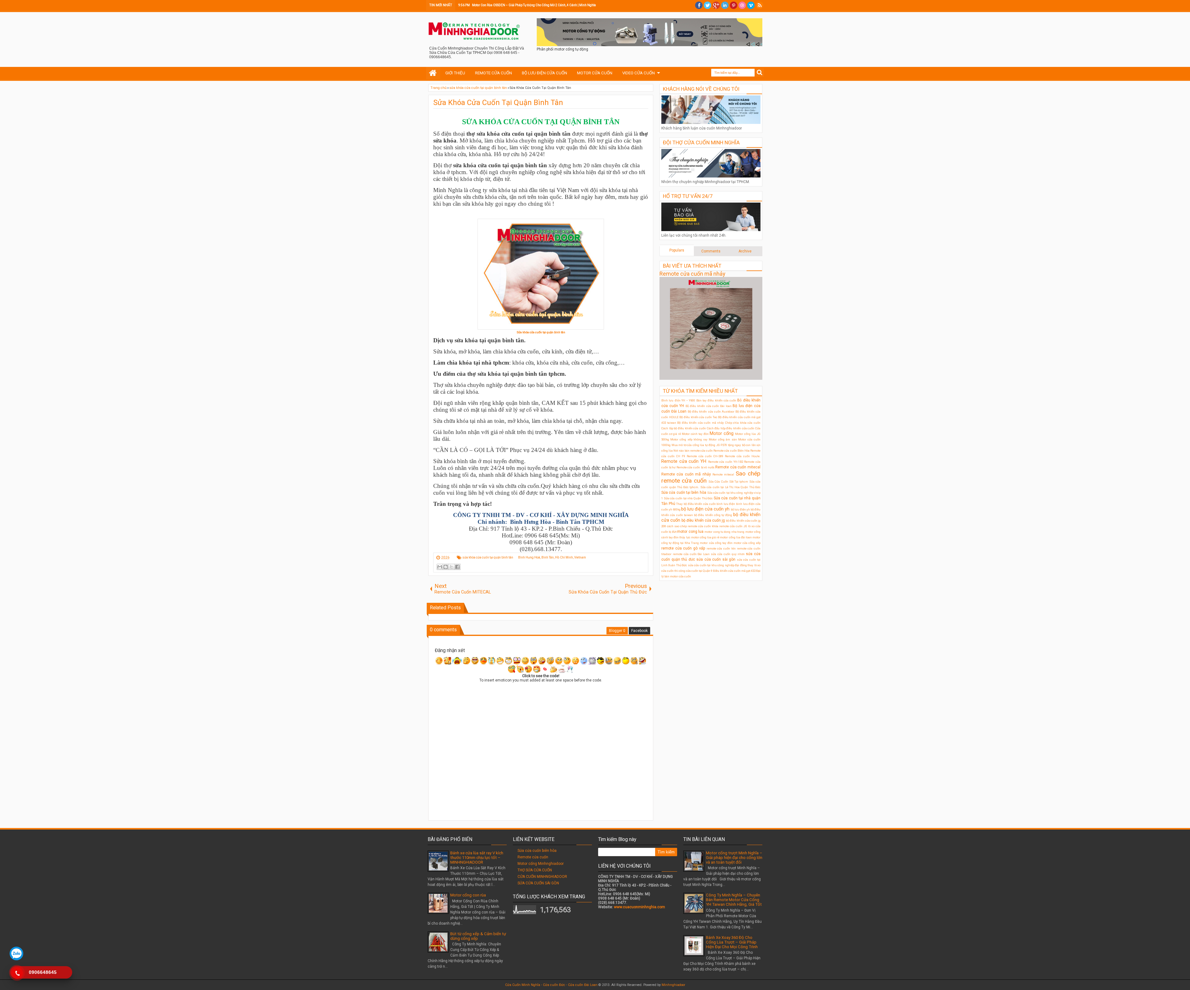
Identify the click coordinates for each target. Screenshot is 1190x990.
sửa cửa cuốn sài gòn (715, 559)
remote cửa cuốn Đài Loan (691, 554)
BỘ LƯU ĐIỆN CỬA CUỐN (544, 73)
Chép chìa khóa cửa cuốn (742, 422)
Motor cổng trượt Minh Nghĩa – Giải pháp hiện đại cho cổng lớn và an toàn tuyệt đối (734, 858)
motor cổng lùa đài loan (736, 537)
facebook (699, 5)
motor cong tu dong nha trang (724, 531)
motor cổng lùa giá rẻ (705, 537)
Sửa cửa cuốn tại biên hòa (683, 492)
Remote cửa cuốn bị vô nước (696, 467)
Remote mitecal (723, 474)
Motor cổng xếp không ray (688, 439)
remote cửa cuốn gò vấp (683, 548)
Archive (744, 251)
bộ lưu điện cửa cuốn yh (705, 509)
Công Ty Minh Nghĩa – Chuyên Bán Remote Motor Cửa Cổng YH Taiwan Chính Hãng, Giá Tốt (734, 900)
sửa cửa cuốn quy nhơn (728, 554)
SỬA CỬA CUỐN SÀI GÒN (538, 883)
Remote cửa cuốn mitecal (737, 467)
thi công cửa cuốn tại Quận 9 (693, 570)
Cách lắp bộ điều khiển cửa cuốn (683, 428)
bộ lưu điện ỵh (740, 509)
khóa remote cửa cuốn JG (729, 526)
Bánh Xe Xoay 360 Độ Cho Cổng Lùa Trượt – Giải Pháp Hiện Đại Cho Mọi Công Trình (732, 942)
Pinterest (733, 5)
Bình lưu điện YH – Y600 (678, 400)
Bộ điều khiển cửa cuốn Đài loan (708, 406)
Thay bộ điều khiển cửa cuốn (696, 504)
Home (433, 73)
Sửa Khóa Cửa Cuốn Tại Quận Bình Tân (498, 102)
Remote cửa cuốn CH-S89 (705, 456)
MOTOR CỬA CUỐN (594, 73)
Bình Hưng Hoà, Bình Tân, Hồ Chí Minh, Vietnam (552, 557)
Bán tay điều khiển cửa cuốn (716, 400)
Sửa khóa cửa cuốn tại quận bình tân (541, 332)
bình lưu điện (725, 504)
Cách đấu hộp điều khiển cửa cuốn (731, 428)
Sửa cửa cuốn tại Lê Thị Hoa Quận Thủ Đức (730, 487)
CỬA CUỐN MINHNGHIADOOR (542, 876)
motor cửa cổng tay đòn (716, 543)
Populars (676, 250)
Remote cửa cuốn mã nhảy (692, 273)
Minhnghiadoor (673, 985)
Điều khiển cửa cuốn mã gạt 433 (734, 570)
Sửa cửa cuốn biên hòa (537, 850)
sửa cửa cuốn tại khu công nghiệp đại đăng (717, 565)
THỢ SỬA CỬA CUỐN (535, 870)
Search (760, 72)
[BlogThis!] (446, 567)
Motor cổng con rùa (468, 895)
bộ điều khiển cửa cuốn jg (703, 520)
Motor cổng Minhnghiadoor (541, 863)
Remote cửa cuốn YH (683, 461)
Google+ (716, 5)
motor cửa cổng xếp (747, 543)
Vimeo (751, 5)
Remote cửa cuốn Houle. (742, 456)
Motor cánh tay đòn (695, 434)
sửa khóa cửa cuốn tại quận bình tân (487, 557)
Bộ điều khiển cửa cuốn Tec (698, 417)
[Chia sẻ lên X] (451, 567)
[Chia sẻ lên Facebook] (457, 567)
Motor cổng (722, 433)
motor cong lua (690, 531)
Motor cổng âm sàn (723, 439)
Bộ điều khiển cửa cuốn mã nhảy (700, 422)
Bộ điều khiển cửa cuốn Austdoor (711, 411)
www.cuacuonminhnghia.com (639, 907)
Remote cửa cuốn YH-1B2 (725, 461)
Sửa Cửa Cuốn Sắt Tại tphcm (728, 481)
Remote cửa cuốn (533, 857)
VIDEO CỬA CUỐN (638, 73)
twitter (707, 5)
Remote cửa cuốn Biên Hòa (731, 450)
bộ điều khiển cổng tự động (713, 515)
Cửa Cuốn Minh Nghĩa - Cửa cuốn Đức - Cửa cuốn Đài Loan (551, 985)
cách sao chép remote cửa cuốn (689, 526)
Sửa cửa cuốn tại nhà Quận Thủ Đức (688, 498)
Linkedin (725, 5)
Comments (711, 251)
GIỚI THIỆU (455, 73)
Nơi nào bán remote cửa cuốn (693, 450)
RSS (759, 5)
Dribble (742, 5)
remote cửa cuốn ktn (721, 548)
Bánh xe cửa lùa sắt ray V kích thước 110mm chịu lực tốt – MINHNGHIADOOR (476, 858)
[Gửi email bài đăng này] (440, 567)
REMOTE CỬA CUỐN (493, 73)
